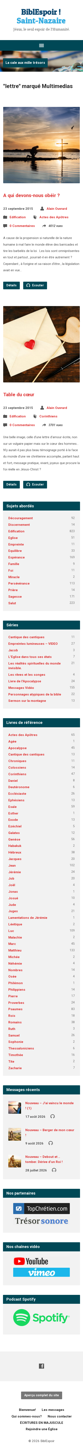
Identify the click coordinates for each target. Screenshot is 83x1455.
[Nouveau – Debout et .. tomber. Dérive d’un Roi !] (14, 1164)
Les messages (53, 1410)
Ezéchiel (14, 826)
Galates (14, 833)
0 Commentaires (22, 226)
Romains (15, 1022)
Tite (11, 1061)
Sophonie (15, 1042)
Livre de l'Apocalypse (24, 681)
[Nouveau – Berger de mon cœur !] (14, 1138)
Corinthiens (48, 416)
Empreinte (16, 544)
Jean (12, 865)
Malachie (15, 937)
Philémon (15, 983)
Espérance (16, 557)
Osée (12, 976)
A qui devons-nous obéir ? (31, 195)
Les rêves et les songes (26, 675)
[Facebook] (41, 1366)
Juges (13, 911)
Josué (13, 898)
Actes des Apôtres (54, 217)
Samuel (14, 1035)
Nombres (15, 970)
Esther (13, 813)
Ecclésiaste (17, 794)
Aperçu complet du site (41, 1395)
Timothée (15, 1055)
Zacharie (15, 1068)
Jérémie (14, 872)
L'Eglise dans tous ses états (30, 657)
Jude (12, 905)
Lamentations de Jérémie (27, 918)
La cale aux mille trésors (25, 63)
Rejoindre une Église (41, 1429)
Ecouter (37, 285)
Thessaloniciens (21, 1048)
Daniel (13, 781)
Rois (11, 1016)
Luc (11, 931)
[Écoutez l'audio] (52, 1116)
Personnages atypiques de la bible (34, 694)
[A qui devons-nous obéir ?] (41, 180)
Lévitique (15, 924)
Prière (13, 590)
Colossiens (17, 767)
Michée (14, 957)
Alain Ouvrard (57, 209)
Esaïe (12, 807)
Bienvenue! (27, 1410)
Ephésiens (16, 800)
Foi (10, 570)
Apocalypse (17, 748)
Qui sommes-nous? (26, 1416)
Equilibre (15, 551)
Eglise (13, 538)
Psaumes (15, 1009)
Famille (13, 564)
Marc (12, 944)
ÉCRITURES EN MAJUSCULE (41, 1423)
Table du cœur (18, 394)
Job (11, 878)
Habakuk (14, 846)
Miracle (14, 577)
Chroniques (17, 761)
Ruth (11, 1029)
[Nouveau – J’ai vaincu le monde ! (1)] (14, 1111)
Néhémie (15, 963)
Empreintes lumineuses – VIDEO (33, 644)
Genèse (14, 839)
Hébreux (14, 852)
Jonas (13, 892)
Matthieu (14, 950)
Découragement (20, 518)
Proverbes (16, 1003)
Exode (13, 820)
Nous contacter (60, 1416)
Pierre (13, 996)
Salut (12, 603)
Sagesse (15, 597)
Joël (11, 885)
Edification (18, 217)
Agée (12, 741)
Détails (11, 285)
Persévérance (19, 583)
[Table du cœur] (41, 379)
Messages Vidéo (21, 688)
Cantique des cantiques (26, 637)
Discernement (19, 525)
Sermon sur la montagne (27, 701)
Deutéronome (18, 787)
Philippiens (16, 990)
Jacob (13, 650)
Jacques (14, 859)
